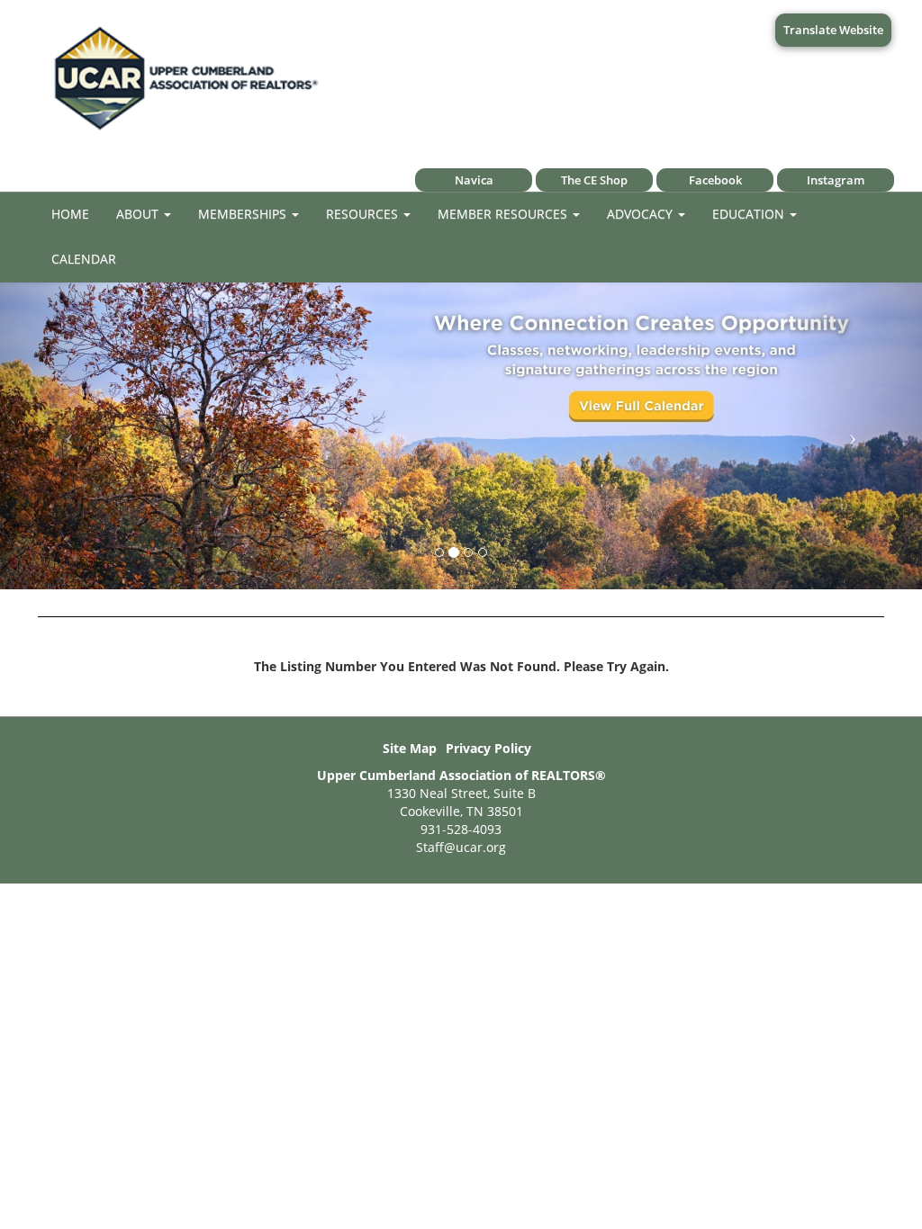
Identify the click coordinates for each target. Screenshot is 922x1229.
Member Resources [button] (504, 213)
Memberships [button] (244, 213)
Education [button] (750, 213)
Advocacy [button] (641, 213)
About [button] (139, 213)
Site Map (410, 748)
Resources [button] (364, 213)
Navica (474, 180)
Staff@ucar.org (461, 847)
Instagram (835, 180)
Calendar (83, 258)
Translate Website (833, 30)
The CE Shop (594, 180)
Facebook (715, 180)
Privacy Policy (488, 748)
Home (70, 213)
